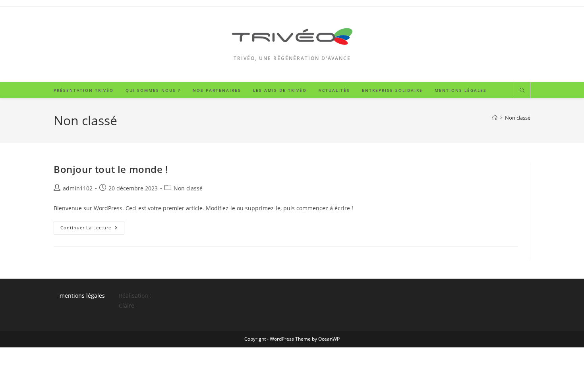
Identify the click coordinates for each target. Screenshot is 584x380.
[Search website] (522, 90)
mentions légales (82, 295)
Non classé (517, 117)
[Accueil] (494, 117)
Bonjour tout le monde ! (111, 169)
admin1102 (78, 188)
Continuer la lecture (92, 229)
